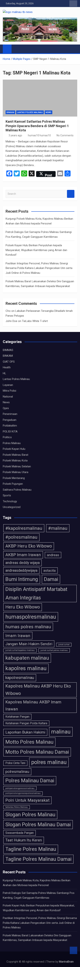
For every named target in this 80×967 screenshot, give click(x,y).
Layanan (8, 385)
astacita (49, 570)
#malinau (57, 528)
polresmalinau (17, 771)
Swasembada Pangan (19, 833)
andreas (53, 555)
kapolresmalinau (19, 677)
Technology (10, 501)
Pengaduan (9, 420)
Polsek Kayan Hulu (14, 449)
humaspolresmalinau (30, 617)
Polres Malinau (12, 443)
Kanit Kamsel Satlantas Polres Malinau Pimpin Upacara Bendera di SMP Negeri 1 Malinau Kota (37, 126)
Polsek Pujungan (13, 483)
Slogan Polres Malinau (30, 815)
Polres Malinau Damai (29, 781)
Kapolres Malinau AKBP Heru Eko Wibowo (38, 689)
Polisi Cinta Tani (15, 763)
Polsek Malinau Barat (15, 454)
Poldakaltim (10, 425)
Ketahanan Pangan (17, 716)
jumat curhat (63, 644)
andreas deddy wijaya (22, 563)
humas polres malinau (28, 626)
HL (4, 373)
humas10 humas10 (39, 135)
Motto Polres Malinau (29, 742)
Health (7, 367)
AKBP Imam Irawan (23, 554)
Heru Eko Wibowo (22, 607)
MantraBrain (66, 961)
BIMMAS (8, 350)
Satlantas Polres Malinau (16, 807)
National (8, 396)
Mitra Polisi (9, 390)
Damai (51, 579)
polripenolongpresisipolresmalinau (23, 793)
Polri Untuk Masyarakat (27, 800)
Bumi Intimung (21, 579)
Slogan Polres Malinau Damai (38, 825)
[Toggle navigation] (16, 49)
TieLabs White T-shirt (35, 321)
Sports (7, 495)
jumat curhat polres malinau (54, 650)
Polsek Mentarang (14, 478)
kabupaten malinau (27, 658)
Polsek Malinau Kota (15, 460)
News (48, 112)
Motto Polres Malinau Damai (37, 752)
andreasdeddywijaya (21, 570)
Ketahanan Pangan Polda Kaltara (26, 723)
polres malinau (49, 762)
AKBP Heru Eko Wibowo (28, 546)
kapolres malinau (26, 668)
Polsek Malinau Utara (15, 472)
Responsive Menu (73, 3)
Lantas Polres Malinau (30, 112)
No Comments (65, 135)
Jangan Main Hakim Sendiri (28, 644)
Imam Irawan (17, 635)
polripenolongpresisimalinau (19, 788)
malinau (61, 732)
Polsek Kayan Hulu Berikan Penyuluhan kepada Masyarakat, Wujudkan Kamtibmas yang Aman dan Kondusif (36, 250)
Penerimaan (10, 414)
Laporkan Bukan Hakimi (25, 732)
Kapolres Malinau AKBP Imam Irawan (33, 705)
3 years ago (15, 135)
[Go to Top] (73, 950)
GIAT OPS (9, 361)
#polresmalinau (21, 537)
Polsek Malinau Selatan (17, 466)
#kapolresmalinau (23, 528)
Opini (6, 408)
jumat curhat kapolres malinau (20, 650)
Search (70, 194)
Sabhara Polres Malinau (17, 489)
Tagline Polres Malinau (30, 849)
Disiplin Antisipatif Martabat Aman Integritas (36, 593)
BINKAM (10, 112)
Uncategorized (11, 507)
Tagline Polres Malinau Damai (38, 859)
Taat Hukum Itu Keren (23, 840)
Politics (7, 437)
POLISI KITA (10, 431)
